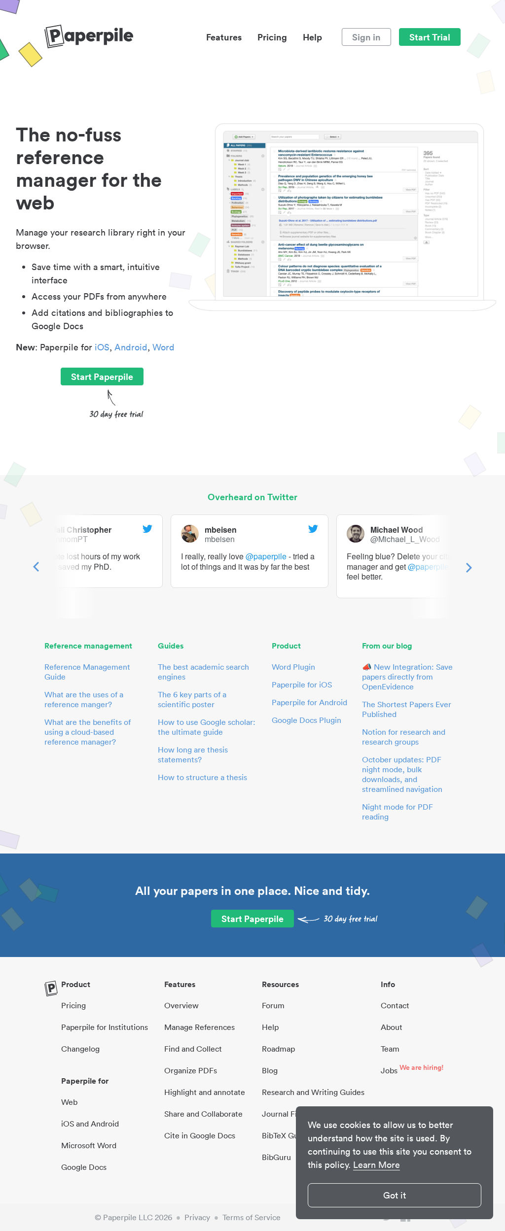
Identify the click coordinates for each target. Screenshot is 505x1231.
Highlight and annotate (204, 1092)
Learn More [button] (376, 1164)
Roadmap (278, 1049)
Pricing (272, 37)
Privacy (197, 1217)
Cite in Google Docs (199, 1135)
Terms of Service (251, 1217)
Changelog (80, 1049)
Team (390, 1049)
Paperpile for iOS (302, 684)
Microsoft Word (88, 1145)
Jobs (389, 1070)
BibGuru (276, 1157)
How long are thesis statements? (193, 754)
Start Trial (429, 37)
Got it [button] (394, 1195)
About (391, 1027)
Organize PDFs (190, 1070)
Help (312, 37)
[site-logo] (88, 37)
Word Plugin (293, 667)
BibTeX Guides (287, 1135)
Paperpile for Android (309, 702)
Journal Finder (287, 1114)
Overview (181, 1005)
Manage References (199, 1027)
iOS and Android (90, 1123)
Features (224, 37)
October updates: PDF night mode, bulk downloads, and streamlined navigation (402, 774)
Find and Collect (193, 1049)
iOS (102, 347)
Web (69, 1102)
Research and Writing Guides (313, 1092)
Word (163, 347)
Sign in (366, 37)
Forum (273, 1005)
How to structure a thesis (202, 777)
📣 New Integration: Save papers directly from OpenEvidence (407, 676)
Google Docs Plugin (306, 720)
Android (130, 347)
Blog (270, 1070)
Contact (395, 1005)
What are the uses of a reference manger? (83, 699)
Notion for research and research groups (403, 737)
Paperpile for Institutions (104, 1027)
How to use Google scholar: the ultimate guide (206, 727)
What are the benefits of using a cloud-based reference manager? (87, 732)
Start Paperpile (102, 376)
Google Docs (84, 1167)
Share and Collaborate (203, 1114)
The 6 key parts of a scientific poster (192, 699)
